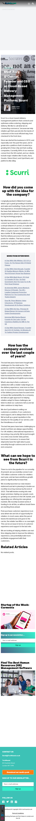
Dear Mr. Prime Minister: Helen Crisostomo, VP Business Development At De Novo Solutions (17, 303)
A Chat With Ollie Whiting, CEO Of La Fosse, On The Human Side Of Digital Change (18, 263)
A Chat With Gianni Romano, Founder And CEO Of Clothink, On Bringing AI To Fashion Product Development (18, 330)
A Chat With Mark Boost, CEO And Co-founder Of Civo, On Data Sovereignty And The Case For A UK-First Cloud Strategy (18, 280)
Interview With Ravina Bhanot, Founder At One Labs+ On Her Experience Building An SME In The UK (17, 321)
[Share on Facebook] (2, 807)
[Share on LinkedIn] (2, 814)
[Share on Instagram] (2, 818)
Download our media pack (18, 772)
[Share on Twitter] (2, 811)
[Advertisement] (18, 30)
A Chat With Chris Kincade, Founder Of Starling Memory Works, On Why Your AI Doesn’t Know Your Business (17, 271)
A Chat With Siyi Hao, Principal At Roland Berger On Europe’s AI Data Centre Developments (17, 311)
